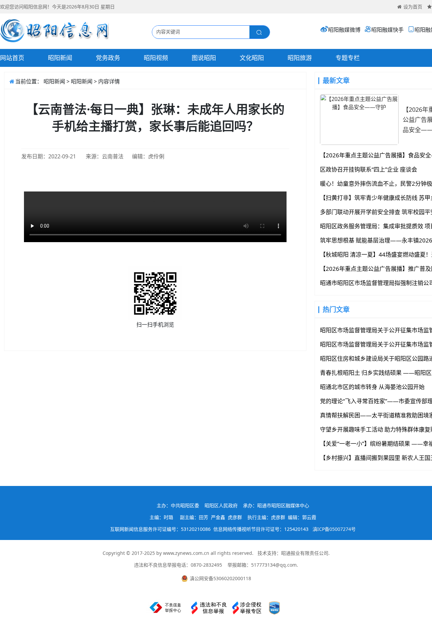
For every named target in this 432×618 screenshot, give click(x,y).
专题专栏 (347, 58)
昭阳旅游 (300, 58)
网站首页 (12, 58)
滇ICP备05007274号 (334, 529)
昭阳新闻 (60, 58)
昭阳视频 (156, 58)
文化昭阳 (252, 58)
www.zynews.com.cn (186, 553)
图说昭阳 (204, 58)
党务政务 (108, 58)
